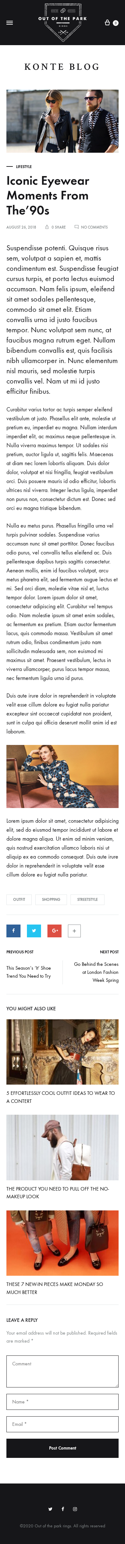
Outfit (19, 899)
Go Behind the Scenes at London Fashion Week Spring (96, 972)
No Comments (94, 227)
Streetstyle (87, 899)
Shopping (51, 899)
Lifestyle (24, 167)
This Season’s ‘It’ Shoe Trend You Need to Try (28, 972)
